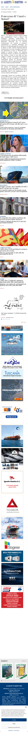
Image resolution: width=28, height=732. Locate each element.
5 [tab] (6, 319)
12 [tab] (14, 680)
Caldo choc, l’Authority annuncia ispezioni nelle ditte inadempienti (12, 281)
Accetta (14, 720)
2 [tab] (2, 319)
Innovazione (2, 163)
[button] (26, 707)
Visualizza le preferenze (14, 727)
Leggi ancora (14, 315)
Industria (2, 225)
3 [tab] (3, 319)
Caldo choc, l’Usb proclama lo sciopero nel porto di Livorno (13, 250)
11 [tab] (13, 680)
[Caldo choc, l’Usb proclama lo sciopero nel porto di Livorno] (14, 237)
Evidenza (2, 131)
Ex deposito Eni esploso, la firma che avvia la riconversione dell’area (13, 219)
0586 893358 (17, 690)
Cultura (6, 6)
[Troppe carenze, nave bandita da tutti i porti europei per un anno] (14, 174)
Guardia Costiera (3, 194)
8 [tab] (9, 319)
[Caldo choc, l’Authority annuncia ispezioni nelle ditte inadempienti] (14, 268)
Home (2, 6)
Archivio (23, 661)
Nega (14, 723)
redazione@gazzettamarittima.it (16, 693)
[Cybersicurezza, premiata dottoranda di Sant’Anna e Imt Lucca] (14, 143)
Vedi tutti (23, 322)
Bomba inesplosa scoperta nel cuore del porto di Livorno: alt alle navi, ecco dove (13, 124)
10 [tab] (12, 680)
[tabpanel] (14, 315)
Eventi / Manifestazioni (15, 6)
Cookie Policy (10, 730)
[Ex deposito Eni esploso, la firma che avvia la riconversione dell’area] (14, 206)
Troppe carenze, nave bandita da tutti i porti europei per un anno (13, 187)
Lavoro (1, 257)
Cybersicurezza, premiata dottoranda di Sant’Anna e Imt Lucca (13, 156)
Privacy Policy (16, 730)
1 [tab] (1, 319)
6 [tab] (7, 319)
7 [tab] (8, 319)
